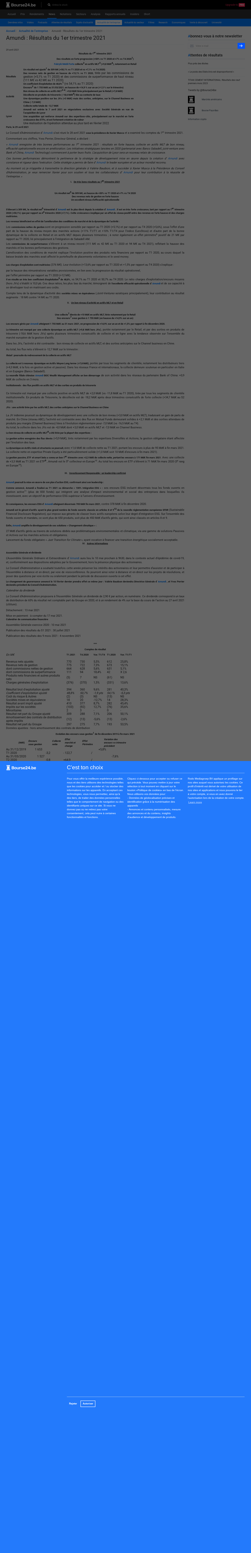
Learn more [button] (195, 802)
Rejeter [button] (73, 1403)
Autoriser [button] (88, 1403)
